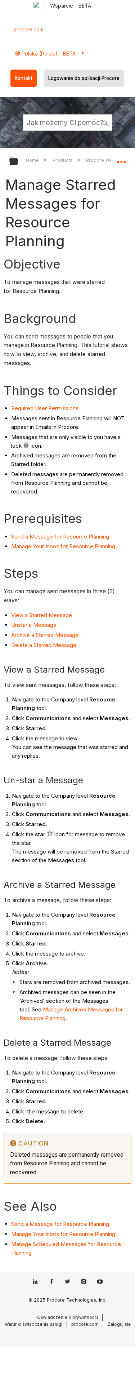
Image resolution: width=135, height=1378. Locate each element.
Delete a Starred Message (43, 645)
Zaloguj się (119, 1324)
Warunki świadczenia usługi (33, 1324)
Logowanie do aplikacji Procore (84, 78)
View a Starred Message (41, 615)
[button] (105, 122)
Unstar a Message (34, 624)
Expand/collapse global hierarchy (18, 161)
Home (33, 160)
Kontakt (23, 78)
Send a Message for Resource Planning (60, 536)
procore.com (29, 29)
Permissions (63, 408)
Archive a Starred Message (44, 635)
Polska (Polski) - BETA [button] (48, 53)
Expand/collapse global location (121, 159)
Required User (29, 408)
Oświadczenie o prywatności (67, 1317)
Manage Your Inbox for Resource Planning (63, 546)
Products (63, 160)
